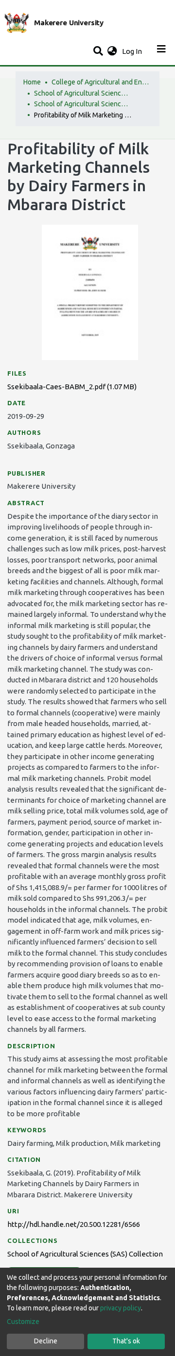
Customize (23, 1321)
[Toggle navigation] (161, 51)
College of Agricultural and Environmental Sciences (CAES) (100, 82)
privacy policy (120, 1308)
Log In (133, 51)
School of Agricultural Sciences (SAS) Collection (82, 104)
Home (32, 82)
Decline (45, 1341)
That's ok (126, 1341)
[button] (112, 51)
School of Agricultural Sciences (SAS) (82, 93)
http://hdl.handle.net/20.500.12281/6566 (73, 1224)
